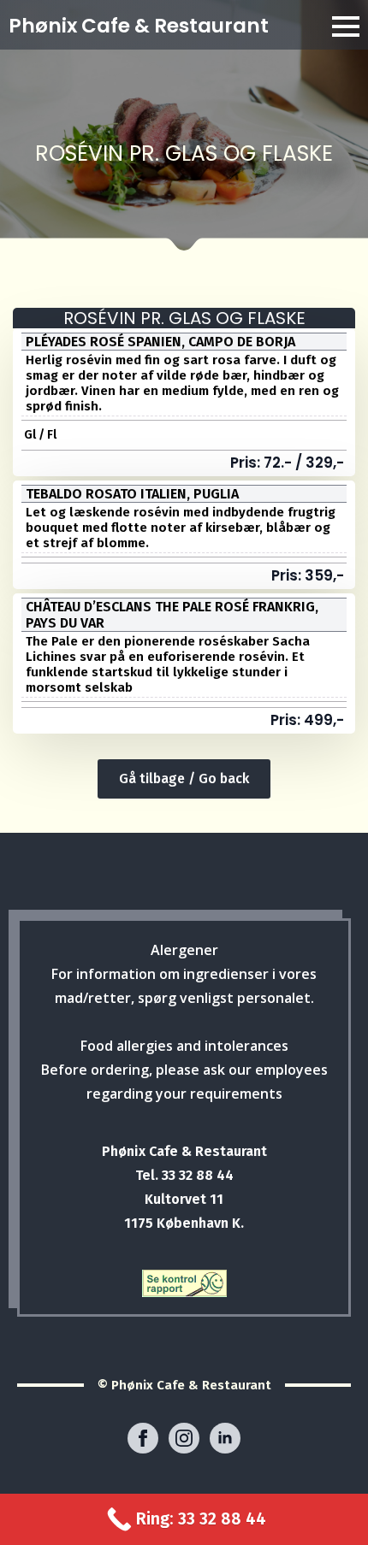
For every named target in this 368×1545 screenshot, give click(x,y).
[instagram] (184, 1438)
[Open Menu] (345, 26)
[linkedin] (225, 1438)
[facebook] (143, 1438)
